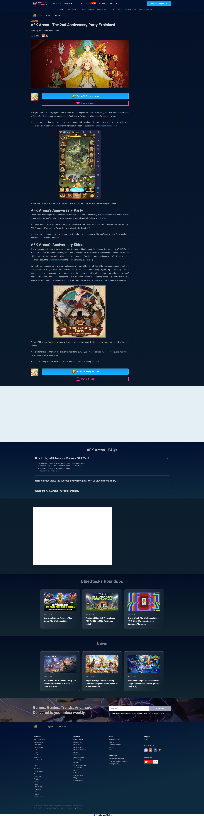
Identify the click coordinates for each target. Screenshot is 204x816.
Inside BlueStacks (87, 9)
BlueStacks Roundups (105, 9)
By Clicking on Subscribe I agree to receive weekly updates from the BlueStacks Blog (136, 713)
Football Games (39, 797)
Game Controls (78, 739)
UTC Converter (78, 780)
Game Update (145, 238)
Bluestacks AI (38, 747)
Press (110, 750)
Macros (75, 752)
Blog (77, 3)
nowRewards (38, 760)
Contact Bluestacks (115, 744)
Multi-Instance (78, 747)
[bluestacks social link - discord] (146, 750)
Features (55, 3)
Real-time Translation (80, 757)
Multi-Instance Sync (79, 750)
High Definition (78, 775)
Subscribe (160, 708)
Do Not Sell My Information (75, 808)
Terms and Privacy (39, 808)
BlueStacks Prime (39, 739)
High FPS (76, 772)
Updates (48, 16)
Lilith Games (153, 248)
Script (75, 770)
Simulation (37, 789)
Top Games (37, 769)
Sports (36, 792)
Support (113, 3)
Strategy (36, 794)
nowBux (36, 755)
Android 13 (37, 757)
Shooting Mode (78, 742)
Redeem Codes (130, 9)
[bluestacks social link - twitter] (160, 750)
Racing (36, 784)
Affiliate (103, 3)
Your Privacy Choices (104, 815)
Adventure (37, 776)
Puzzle (36, 781)
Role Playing (159, 238)
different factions (55, 260)
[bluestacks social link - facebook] (155, 750)
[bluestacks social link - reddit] (150, 750)
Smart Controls (78, 760)
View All (157, 223)
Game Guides (144, 47)
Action (36, 774)
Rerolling (76, 762)
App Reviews (72, 9)
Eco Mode (76, 755)
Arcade (36, 779)
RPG (142, 248)
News (119, 9)
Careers (111, 747)
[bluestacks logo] (40, 3)
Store (90, 3)
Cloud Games (38, 771)
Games (67, 3)
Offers (36, 752)
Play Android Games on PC (117, 758)
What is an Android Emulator (118, 761)
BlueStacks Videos (146, 9)
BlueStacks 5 (38, 744)
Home (53, 9)
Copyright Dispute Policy (52, 808)
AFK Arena (57, 16)
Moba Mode (77, 744)
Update (146, 739)
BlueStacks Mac (39, 742)
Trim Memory (77, 767)
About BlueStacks (114, 739)
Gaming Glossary (114, 764)
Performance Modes (79, 765)
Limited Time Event (159, 243)
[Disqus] (72, 535)
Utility (75, 778)
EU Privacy (63, 808)
